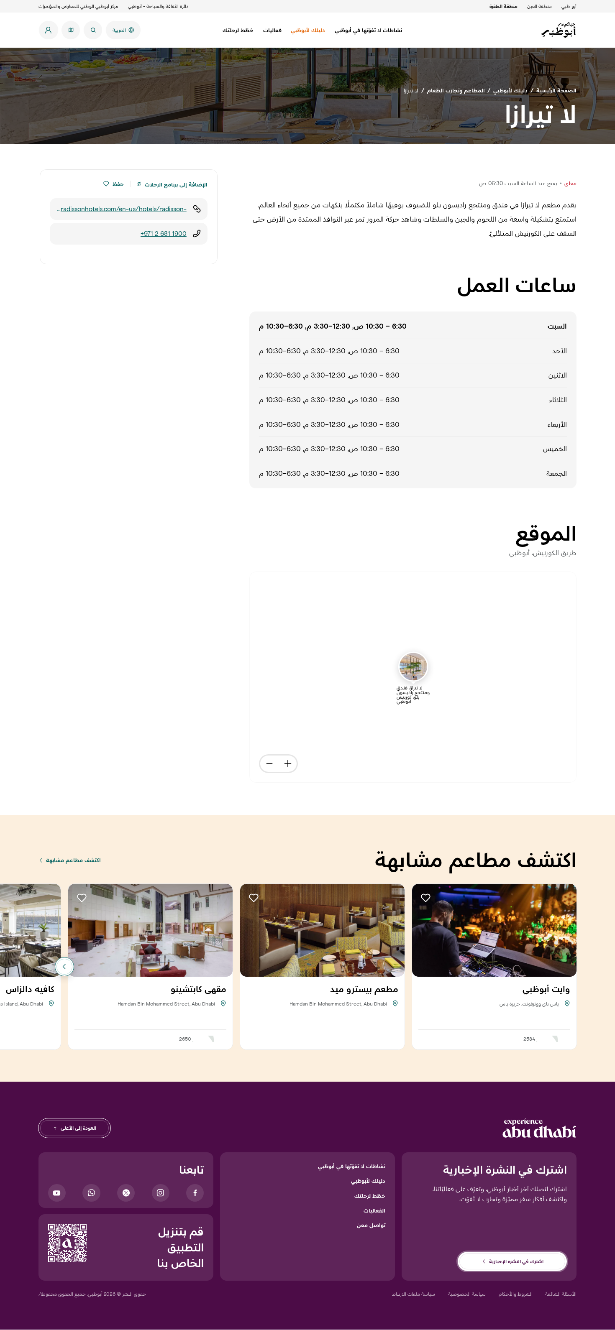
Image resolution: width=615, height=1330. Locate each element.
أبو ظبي (569, 6)
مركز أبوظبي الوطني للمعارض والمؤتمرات (78, 6)
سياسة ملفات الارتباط (413, 1294)
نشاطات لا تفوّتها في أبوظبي (351, 1166)
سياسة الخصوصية (467, 1294)
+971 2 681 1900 (164, 233)
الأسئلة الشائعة (561, 1294)
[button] (106, 183)
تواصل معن (371, 1225)
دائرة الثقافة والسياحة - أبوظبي (158, 6)
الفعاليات (374, 1210)
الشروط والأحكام (516, 1294)
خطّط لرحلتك (369, 1195)
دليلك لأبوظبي (368, 1180)
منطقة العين (539, 6)
